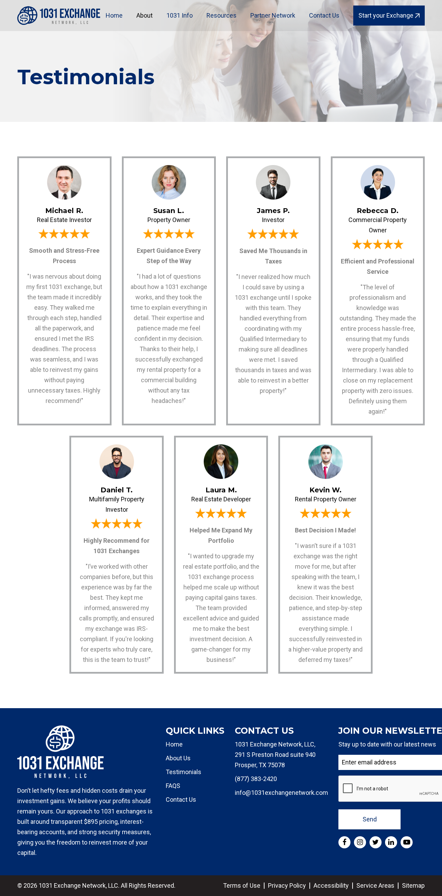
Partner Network (272, 15)
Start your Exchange (385, 15)
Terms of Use (241, 885)
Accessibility (331, 885)
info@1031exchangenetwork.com (281, 792)
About (144, 15)
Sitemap (413, 885)
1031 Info (179, 15)
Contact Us (324, 15)
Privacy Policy (287, 885)
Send (370, 819)
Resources (221, 15)
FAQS (173, 785)
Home (114, 15)
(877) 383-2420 (256, 778)
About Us (178, 758)
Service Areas (375, 885)
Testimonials (183, 771)
